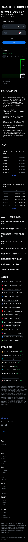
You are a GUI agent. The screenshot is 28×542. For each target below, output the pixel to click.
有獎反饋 (3, 515)
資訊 (2, 475)
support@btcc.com (5, 517)
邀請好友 (3, 456)
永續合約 (3, 444)
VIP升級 (3, 458)
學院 (2, 477)
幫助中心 (3, 472)
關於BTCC (3, 486)
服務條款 (3, 502)
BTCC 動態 (3, 488)
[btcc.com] (5, 7)
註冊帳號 (20, 7)
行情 (2, 463)
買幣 (14, 42)
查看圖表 (4, 83)
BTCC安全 (3, 493)
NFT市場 (3, 479)
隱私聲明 (3, 500)
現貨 (2, 446)
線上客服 (3, 512)
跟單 (2, 448)
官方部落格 (4, 470)
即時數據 (3, 461)
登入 (15, 7)
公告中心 (3, 491)
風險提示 (3, 504)
